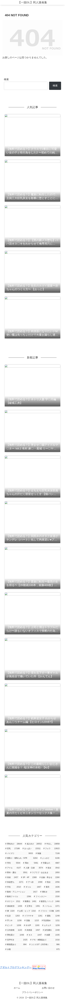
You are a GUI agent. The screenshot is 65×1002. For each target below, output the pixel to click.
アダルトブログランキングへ (15, 967)
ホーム (17, 988)
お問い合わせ (48, 988)
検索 (6, 79)
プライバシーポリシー (32, 992)
